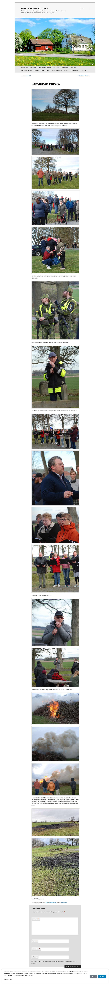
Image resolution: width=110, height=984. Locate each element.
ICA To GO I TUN (45, 71)
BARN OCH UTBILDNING (45, 67)
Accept (102, 976)
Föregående (80, 75)
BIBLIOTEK (56, 67)
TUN (47, 902)
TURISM (67, 71)
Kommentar (36, 919)
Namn (35, 941)
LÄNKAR (84, 71)
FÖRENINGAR (64, 67)
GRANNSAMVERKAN (26, 71)
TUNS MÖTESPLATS (57, 71)
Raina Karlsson (52, 902)
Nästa (87, 75)
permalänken (64, 902)
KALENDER (33, 67)
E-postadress (36, 949)
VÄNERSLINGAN (75, 71)
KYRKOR (36, 71)
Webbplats (35, 957)
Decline (93, 976)
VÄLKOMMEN (24, 67)
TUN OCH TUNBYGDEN (34, 8)
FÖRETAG (73, 67)
